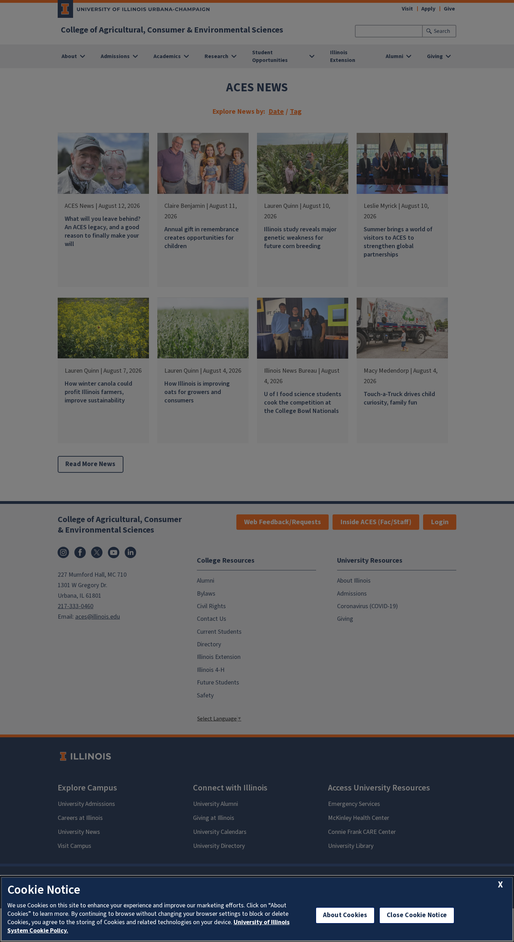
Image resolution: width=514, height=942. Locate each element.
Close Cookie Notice (417, 915)
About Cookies (345, 915)
